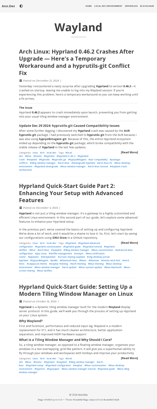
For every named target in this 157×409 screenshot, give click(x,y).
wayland (32, 159)
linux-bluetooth (114, 267)
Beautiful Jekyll (111, 399)
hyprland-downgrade (47, 166)
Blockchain (147, 6)
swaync (80, 253)
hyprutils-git (59, 159)
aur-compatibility (99, 159)
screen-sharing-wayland (72, 256)
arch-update (70, 267)
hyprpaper (53, 368)
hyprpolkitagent (78, 159)
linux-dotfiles (45, 270)
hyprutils (45, 159)
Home (89, 6)
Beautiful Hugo (81, 399)
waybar (78, 365)
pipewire (34, 256)
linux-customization (103, 249)
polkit (55, 260)
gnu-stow (41, 253)
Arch (42, 152)
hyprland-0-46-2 (66, 155)
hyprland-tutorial (93, 246)
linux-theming (97, 263)
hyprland (49, 155)
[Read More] (129, 152)
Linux (35, 152)
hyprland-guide (73, 246)
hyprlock (40, 368)
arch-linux (64, 162)
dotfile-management (61, 253)
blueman (94, 260)
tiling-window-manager (43, 162)
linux (29, 155)
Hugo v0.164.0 (45, 399)
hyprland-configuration (59, 365)
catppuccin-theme (37, 263)
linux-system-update (91, 267)
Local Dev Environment (108, 6)
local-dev (51, 152)
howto (38, 155)
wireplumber (49, 256)
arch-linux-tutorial (98, 166)
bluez (83, 260)
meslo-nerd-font (111, 260)
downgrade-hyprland (84, 162)
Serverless (131, 6)
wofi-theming (79, 263)
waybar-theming (59, 263)
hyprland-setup (35, 365)
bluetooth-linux (69, 260)
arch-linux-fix (105, 162)
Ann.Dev (8, 6)
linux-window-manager (74, 166)
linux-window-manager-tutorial (79, 368)
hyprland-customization (48, 246)
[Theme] (21, 6)
